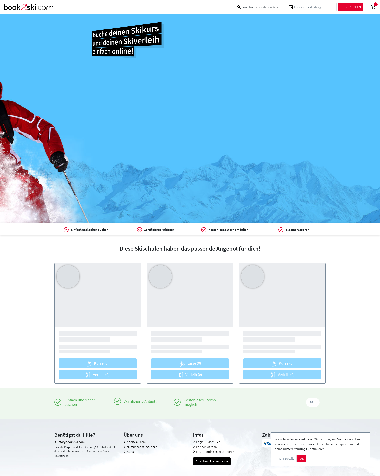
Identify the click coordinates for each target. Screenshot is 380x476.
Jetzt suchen (351, 7)
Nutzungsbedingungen (142, 447)
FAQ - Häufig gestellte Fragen (215, 452)
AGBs (130, 452)
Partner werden (206, 447)
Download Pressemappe (212, 461)
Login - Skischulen (208, 442)
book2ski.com (136, 442)
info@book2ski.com (71, 442)
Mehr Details (285, 458)
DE (312, 402)
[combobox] (260, 7)
